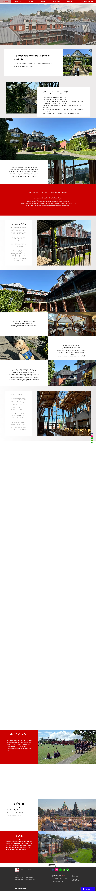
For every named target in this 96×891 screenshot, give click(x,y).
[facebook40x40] (92, 434)
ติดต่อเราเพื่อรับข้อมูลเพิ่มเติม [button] (14, 815)
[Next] (88, 24)
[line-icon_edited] (92, 438)
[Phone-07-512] (92, 440)
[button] (92, 442)
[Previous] (7, 24)
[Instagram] (92, 436)
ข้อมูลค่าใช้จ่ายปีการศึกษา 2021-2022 (15, 812)
